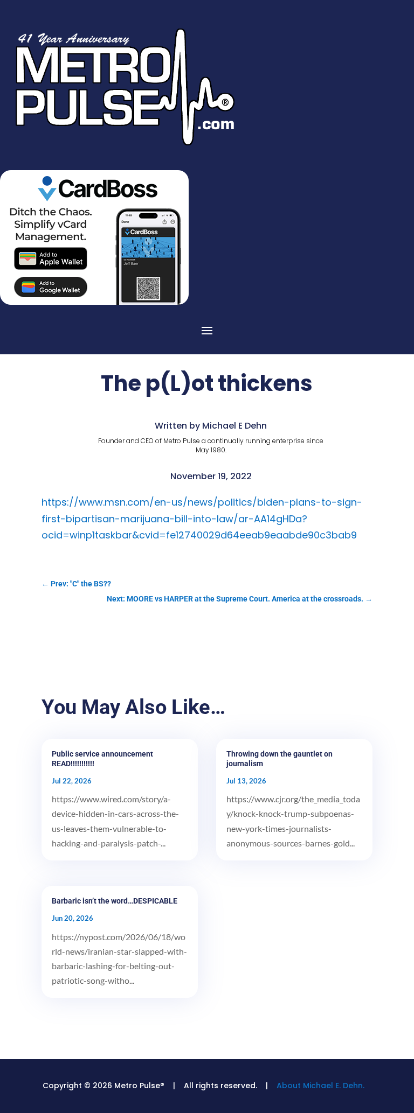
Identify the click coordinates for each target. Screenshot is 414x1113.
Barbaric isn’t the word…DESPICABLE (114, 901)
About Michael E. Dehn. (320, 1085)
